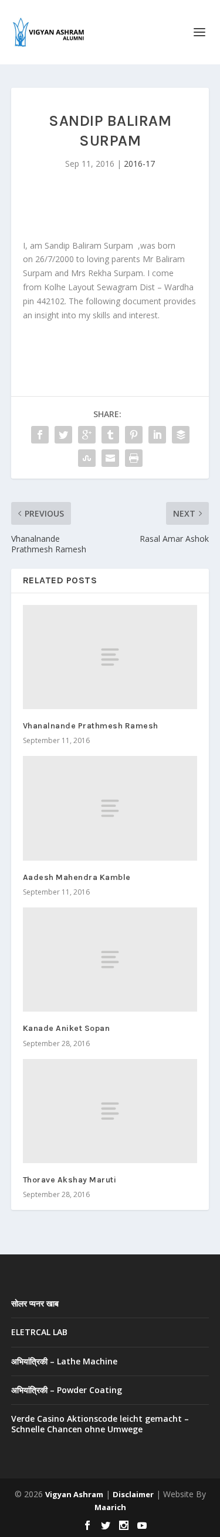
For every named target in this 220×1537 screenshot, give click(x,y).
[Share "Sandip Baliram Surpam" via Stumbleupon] (87, 458)
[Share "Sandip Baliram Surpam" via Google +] (87, 434)
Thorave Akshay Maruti (70, 1180)
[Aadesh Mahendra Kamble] (110, 808)
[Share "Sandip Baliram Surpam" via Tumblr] (110, 434)
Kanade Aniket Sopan (66, 1028)
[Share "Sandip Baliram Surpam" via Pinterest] (133, 434)
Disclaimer (133, 1494)
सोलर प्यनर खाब (35, 1303)
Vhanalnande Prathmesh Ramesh (90, 726)
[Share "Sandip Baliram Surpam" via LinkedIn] (157, 434)
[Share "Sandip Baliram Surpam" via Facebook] (40, 434)
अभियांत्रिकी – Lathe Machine (64, 1361)
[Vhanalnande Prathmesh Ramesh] (110, 657)
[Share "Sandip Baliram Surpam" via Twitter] (63, 434)
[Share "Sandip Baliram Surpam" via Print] (133, 458)
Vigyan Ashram (74, 1494)
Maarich (110, 1507)
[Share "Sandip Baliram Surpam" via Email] (110, 458)
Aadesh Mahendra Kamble (77, 877)
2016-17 (139, 163)
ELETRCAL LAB (39, 1331)
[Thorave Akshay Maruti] (110, 1111)
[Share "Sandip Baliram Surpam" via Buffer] (180, 434)
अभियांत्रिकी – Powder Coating (66, 1389)
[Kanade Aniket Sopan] (110, 959)
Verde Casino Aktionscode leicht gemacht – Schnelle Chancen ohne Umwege (100, 1424)
